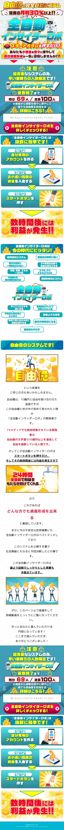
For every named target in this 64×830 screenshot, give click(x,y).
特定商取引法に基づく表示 (32, 825)
